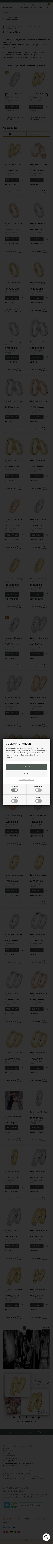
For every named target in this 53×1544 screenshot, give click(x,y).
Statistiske (38, 797)
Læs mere (10, 757)
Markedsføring (38, 786)
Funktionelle (14, 797)
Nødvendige (14, 786)
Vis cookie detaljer (26, 780)
